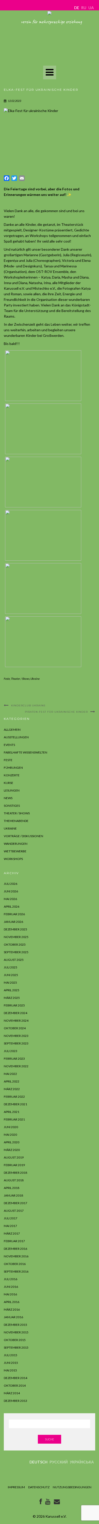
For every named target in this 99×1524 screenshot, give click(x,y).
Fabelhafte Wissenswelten (25, 752)
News (8, 798)
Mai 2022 (10, 1074)
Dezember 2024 (15, 1013)
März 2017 (12, 1233)
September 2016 (16, 1271)
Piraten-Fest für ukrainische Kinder (56, 711)
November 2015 (16, 1332)
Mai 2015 (10, 1370)
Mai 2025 (10, 982)
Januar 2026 (13, 922)
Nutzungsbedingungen (72, 1487)
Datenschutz (39, 1487)
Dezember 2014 (15, 1378)
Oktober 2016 (15, 1264)
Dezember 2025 (15, 929)
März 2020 (12, 1150)
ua (91, 7)
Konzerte (12, 775)
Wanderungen (15, 844)
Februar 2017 (14, 1241)
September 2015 (16, 1347)
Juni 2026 (11, 891)
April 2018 (11, 1188)
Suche (49, 1439)
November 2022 (16, 1066)
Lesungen (12, 790)
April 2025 (11, 990)
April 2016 (11, 1302)
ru (83, 7)
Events (9, 745)
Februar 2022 (14, 1096)
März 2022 (12, 1089)
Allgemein (12, 729)
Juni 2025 (11, 975)
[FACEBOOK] (40, 1502)
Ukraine (35, 678)
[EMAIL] (57, 1502)
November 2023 (16, 1036)
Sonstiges (12, 805)
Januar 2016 (13, 1317)
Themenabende (16, 821)
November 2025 (16, 937)
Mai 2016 (10, 1294)
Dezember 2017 (15, 1203)
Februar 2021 (14, 1119)
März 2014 (12, 1393)
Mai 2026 (10, 899)
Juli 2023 (10, 1051)
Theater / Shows (20, 678)
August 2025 (14, 960)
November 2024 (16, 1020)
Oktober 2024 (15, 1028)
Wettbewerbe (15, 851)
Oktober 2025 (15, 944)
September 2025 (16, 952)
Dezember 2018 (15, 1172)
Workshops (13, 859)
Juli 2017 (10, 1218)
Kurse (8, 783)
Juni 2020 (11, 1127)
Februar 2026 (14, 914)
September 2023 (16, 1043)
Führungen (13, 767)
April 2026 (11, 906)
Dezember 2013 (15, 1401)
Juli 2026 (10, 884)
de (76, 7)
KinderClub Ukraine (28, 705)
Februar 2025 (14, 1005)
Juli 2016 (10, 1279)
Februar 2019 (14, 1165)
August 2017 (14, 1211)
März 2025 (12, 998)
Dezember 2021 (15, 1104)
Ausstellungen (16, 737)
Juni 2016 (11, 1287)
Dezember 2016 (15, 1249)
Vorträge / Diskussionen (23, 836)
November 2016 (16, 1256)
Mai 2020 (10, 1134)
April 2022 (11, 1081)
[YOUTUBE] (48, 1502)
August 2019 (14, 1157)
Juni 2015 (11, 1363)
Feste (7, 678)
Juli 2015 (10, 1355)
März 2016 (12, 1309)
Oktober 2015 (15, 1340)
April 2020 (11, 1142)
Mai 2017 (10, 1226)
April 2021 (11, 1112)
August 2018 (14, 1180)
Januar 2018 (13, 1195)
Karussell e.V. (56, 1516)
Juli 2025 (10, 967)
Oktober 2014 (15, 1385)
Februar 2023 (14, 1058)
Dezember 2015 (15, 1325)
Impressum (16, 1487)
